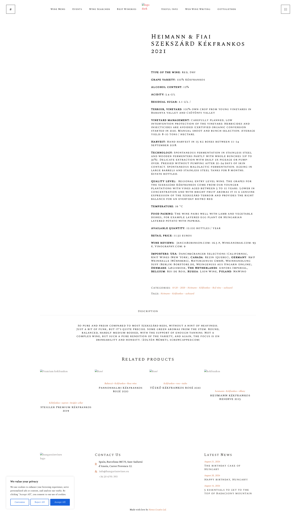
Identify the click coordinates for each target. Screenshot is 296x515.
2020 (182, 288)
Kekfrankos (177, 293)
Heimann (192, 288)
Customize (20, 502)
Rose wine (132, 383)
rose (178, 383)
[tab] (148, 311)
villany (242, 391)
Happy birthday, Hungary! (226, 479)
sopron (65, 403)
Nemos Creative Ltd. (157, 509)
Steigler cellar (76, 403)
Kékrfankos (54, 403)
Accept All (60, 502)
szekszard (228, 288)
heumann (219, 391)
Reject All (40, 502)
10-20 (175, 288)
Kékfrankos (204, 288)
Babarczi (109, 383)
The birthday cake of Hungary (222, 467)
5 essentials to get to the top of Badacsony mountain (228, 491)
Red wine (216, 288)
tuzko (184, 383)
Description (148, 311)
